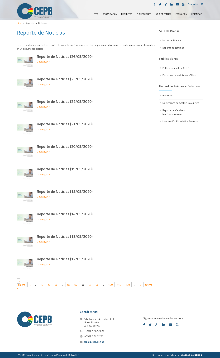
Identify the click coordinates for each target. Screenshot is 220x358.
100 (110, 285)
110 (119, 285)
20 (49, 285)
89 (90, 285)
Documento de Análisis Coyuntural (181, 103)
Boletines (167, 95)
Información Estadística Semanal (180, 121)
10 (41, 285)
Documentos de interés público (179, 75)
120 (127, 285)
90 (97, 285)
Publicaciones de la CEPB (175, 68)
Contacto (193, 4)
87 (75, 285)
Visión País (196, 14)
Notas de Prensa (171, 40)
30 (56, 285)
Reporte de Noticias (173, 48)
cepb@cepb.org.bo (94, 342)
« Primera (21, 283)
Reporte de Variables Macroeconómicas (173, 112)
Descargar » (43, 61)
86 (68, 285)
